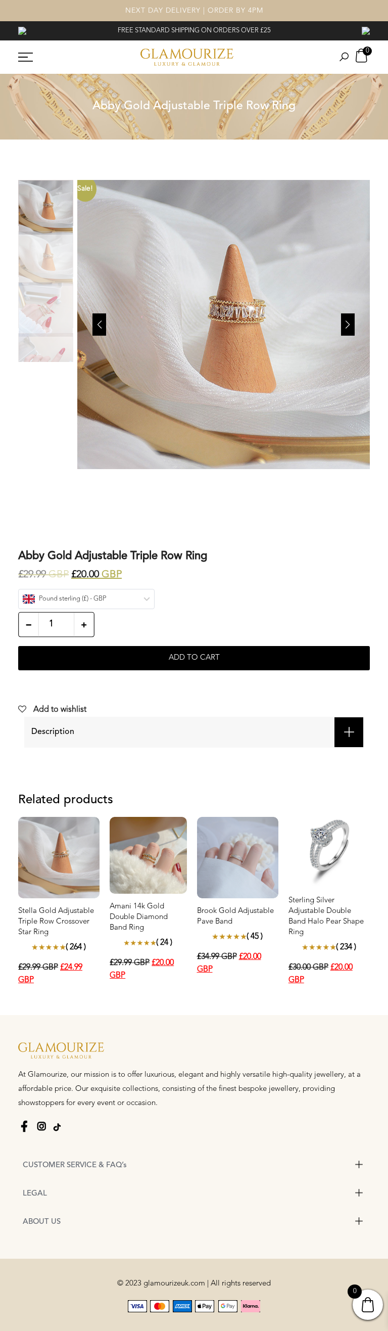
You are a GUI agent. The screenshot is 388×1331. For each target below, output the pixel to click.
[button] (348, 324)
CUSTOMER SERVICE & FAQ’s (75, 1165)
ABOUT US (42, 1222)
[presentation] (22, 30)
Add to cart (194, 658)
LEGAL (35, 1194)
